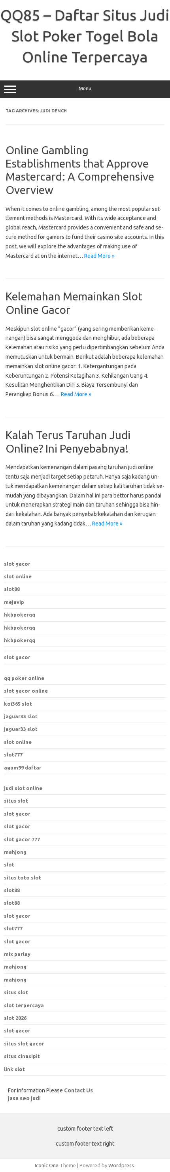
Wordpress (121, 1165)
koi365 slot (18, 703)
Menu (85, 88)
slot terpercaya (24, 1005)
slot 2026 (15, 1018)
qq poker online (24, 678)
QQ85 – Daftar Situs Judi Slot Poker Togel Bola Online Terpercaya (85, 36)
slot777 (13, 754)
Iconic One (47, 1165)
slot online (18, 576)
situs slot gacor (24, 1043)
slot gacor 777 (22, 839)
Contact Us (78, 1090)
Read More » (99, 256)
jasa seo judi (24, 1098)
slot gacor (17, 563)
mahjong (15, 852)
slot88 (12, 589)
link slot (14, 1069)
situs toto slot (22, 877)
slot (9, 864)
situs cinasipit (22, 1056)
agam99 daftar (23, 767)
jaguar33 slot (21, 716)
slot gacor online (26, 690)
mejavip (14, 602)
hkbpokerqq (19, 614)
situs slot (16, 800)
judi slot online (23, 788)
